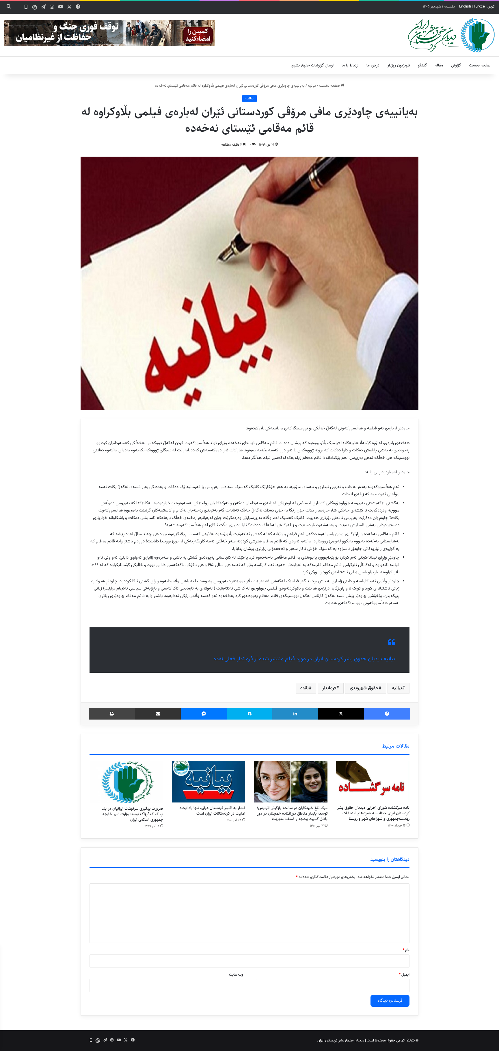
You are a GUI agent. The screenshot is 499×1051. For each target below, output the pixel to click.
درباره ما (372, 65)
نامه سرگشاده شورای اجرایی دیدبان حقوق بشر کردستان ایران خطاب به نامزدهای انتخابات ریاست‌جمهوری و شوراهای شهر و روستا (373, 813)
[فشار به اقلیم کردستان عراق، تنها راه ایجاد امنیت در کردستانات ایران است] (208, 781)
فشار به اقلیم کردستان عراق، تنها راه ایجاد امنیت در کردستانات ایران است (212, 811)
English (465, 7)
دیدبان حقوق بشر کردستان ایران (340, 1040)
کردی (491, 7)
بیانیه (312, 86)
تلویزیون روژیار (399, 65)
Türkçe (479, 7)
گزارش (456, 65)
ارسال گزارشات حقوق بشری (312, 65)
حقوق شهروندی (364, 688)
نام (406, 950)
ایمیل (404, 975)
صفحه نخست (480, 65)
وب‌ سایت (236, 975)
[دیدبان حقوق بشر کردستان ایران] (451, 35)
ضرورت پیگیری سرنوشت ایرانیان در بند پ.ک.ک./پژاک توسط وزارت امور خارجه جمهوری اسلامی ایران (132, 814)
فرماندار (329, 688)
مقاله (439, 65)
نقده (304, 688)
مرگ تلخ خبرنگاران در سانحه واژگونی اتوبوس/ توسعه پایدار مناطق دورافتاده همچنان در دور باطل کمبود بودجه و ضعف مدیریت (292, 813)
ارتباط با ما (350, 65)
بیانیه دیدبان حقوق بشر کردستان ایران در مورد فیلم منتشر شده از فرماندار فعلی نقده (304, 659)
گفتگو (422, 65)
